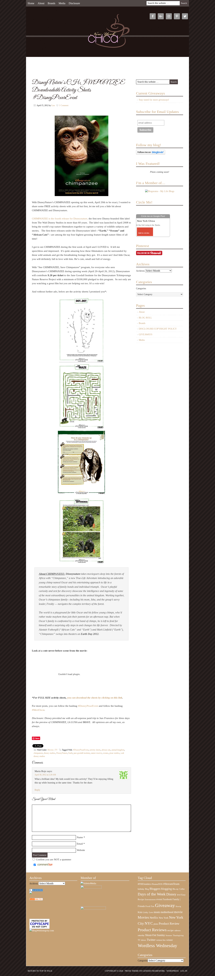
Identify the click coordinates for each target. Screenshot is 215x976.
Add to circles (143, 233)
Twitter (151, 939)
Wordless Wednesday (157, 945)
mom (157, 912)
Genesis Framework (154, 971)
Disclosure (74, 3)
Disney (171, 894)
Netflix (154, 917)
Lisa (53, 105)
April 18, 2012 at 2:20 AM (45, 775)
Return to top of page (40, 971)
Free (152, 906)
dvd (179, 895)
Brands (51, 3)
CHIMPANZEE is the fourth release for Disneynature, (60, 218)
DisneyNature (61, 753)
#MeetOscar (38, 710)
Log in (183, 971)
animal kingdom (118, 750)
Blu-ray (176, 889)
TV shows (142, 940)
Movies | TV (53, 750)
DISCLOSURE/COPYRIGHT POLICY (158, 329)
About (41, 3)
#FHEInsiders (144, 884)
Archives (140, 271)
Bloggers (154, 888)
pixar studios (114, 753)
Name (80, 837)
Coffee (182, 889)
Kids (140, 912)
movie (178, 912)
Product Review (169, 923)
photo (156, 924)
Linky (145, 912)
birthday (141, 889)
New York (163, 917)
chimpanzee (38, 753)
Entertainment (150, 899)
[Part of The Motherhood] (93, 909)
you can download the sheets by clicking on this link (94, 697)
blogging (166, 888)
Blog (147, 889)
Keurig (178, 906)
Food (147, 906)
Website (81, 850)
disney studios (49, 753)
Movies (143, 917)
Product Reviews (152, 929)
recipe (170, 930)
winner (169, 940)
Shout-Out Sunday (155, 935)
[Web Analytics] (36, 899)
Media (62, 3)
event (159, 899)
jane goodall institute (82, 753)
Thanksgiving (178, 935)
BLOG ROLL (145, 317)
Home (31, 3)
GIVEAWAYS (145, 334)
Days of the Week (152, 894)
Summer (169, 935)
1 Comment (63, 105)
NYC (149, 923)
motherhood (167, 912)
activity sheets (95, 750)
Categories (141, 288)
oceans (105, 753)
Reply (37, 790)
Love (151, 912)
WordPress (172, 971)
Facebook (167, 899)
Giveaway (165, 905)
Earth (70, 753)
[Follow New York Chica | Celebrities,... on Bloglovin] (150, 154)
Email (80, 843)
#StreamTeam (171, 884)
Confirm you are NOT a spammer (53, 859)
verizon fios (161, 940)
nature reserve (96, 753)
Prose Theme (132, 971)
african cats (106, 750)
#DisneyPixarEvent (88, 706)
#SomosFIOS (157, 884)
